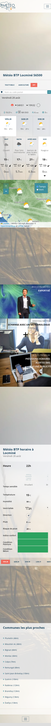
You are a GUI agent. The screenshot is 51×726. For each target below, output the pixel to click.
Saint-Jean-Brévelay (17, 673)
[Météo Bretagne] (7, 6)
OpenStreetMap (8, 226)
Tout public (10, 85)
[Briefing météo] (25, 336)
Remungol (12, 667)
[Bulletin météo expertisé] (25, 301)
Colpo (10, 661)
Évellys (11, 703)
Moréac (11, 656)
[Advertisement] (25, 41)
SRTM (20, 226)
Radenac (12, 685)
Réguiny (12, 697)
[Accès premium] (25, 370)
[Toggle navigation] (47, 6)
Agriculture (23, 85)
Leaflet (6, 223)
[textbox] (27, 92)
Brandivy (12, 691)
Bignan (11, 650)
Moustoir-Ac (13, 644)
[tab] (5, 562)
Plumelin (11, 638)
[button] (26, 206)
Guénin (11, 679)
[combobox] (27, 92)
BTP (34, 85)
